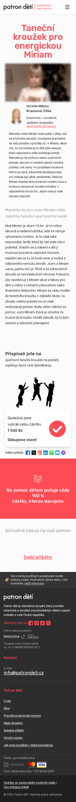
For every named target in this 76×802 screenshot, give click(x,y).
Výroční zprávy (13, 738)
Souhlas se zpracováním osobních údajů (29, 782)
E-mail (8, 668)
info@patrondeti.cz (24, 673)
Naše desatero (13, 723)
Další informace (34, 583)
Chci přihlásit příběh (16, 787)
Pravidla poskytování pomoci (22, 715)
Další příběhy (38, 557)
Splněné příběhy (14, 730)
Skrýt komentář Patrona (41, 126)
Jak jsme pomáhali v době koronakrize (28, 745)
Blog (7, 708)
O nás (7, 701)
